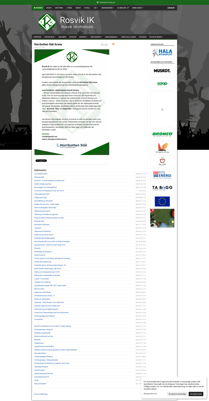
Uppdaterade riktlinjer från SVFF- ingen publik (50, 285)
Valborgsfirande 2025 (41, 194)
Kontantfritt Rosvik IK (41, 377)
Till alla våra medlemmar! (42, 262)
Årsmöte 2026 (39, 177)
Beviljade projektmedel (42, 333)
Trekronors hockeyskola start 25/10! (47, 272)
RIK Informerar (39, 289)
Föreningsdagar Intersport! (43, 356)
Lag (95, 8)
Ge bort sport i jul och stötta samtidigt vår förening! (52, 258)
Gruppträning (39, 343)
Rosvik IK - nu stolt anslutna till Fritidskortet (49, 180)
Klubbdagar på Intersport (43, 252)
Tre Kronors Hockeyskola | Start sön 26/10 (49, 191)
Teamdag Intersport (41, 367)
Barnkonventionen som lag (43, 336)
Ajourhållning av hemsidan (43, 201)
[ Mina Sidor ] (137, 8)
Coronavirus (38, 319)
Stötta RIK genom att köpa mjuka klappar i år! (50, 265)
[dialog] (174, 388)
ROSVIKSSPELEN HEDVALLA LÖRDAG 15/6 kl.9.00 (51, 363)
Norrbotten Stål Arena (48, 44)
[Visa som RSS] (113, 44)
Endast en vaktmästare (42, 299)
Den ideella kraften (40, 174)
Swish (36, 380)
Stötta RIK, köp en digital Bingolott (46, 309)
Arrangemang (107, 8)
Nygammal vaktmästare (42, 292)
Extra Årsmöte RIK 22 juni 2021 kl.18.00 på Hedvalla (52, 241)
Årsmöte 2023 (39, 221)
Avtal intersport (39, 370)
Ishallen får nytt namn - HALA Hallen (46, 204)
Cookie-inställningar (41, 394)
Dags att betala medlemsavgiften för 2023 (49, 218)
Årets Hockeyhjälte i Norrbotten (45, 208)
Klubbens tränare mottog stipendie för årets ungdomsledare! (55, 350)
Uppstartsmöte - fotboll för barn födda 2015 (49, 245)
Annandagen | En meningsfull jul (45, 187)
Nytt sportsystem (40, 384)
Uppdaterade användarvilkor (44, 346)
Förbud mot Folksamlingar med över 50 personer (51, 312)
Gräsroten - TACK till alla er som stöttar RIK (49, 302)
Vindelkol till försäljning (42, 282)
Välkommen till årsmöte (42, 231)
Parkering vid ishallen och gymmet (46, 214)
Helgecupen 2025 (40, 197)
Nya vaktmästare (40, 353)
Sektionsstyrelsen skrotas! (43, 373)
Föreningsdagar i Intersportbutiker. (46, 360)
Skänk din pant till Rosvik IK (43, 235)
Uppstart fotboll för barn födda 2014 (47, 306)
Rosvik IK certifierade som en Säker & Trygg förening (52, 326)
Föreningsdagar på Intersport (44, 316)
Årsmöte (37, 248)
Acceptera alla (196, 394)
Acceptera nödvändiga (177, 394)
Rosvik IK (39, 8)
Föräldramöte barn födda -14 (44, 296)
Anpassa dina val (150, 394)
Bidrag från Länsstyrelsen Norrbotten (47, 275)
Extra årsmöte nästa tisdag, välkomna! (47, 268)
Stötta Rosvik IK (39, 255)
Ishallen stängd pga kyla (42, 184)
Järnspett (37, 228)
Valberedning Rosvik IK (42, 211)
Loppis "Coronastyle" (41, 279)
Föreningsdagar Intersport (43, 329)
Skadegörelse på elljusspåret (44, 238)
